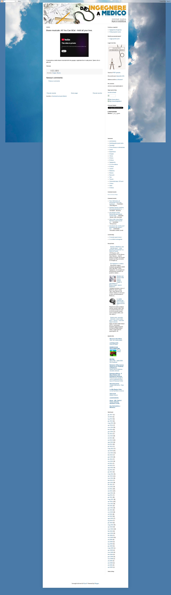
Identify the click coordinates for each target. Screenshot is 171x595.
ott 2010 (110, 514)
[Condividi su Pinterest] (58, 71)
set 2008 (110, 563)
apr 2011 (110, 501)
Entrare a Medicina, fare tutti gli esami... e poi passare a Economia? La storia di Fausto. (116, 249)
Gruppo (54, 73)
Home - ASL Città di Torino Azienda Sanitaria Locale (115, 402)
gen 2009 (110, 556)
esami (111, 149)
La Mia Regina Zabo (116, 389)
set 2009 (110, 541)
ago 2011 (110, 493)
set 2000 (110, 567)
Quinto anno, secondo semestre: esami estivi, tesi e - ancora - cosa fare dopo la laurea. (116, 320)
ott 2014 (110, 416)
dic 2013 (110, 433)
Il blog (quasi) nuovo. (115, 32)
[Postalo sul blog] (53, 71)
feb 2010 (110, 531)
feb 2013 (110, 455)
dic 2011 (110, 484)
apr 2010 (110, 527)
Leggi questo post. (114, 38)
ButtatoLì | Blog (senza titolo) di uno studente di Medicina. (117, 366)
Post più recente (51, 93)
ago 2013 (110, 442)
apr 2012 (110, 476)
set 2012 (110, 465)
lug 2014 (110, 419)
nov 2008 (110, 558)
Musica (59, 73)
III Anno (111, 160)
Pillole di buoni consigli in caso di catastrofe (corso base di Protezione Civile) (116, 379)
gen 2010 (110, 533)
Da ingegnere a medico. (117, 263)
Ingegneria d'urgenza (115, 30)
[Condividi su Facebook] (56, 71)
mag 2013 (110, 448)
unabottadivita (114, 398)
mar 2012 (110, 478)
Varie (110, 185)
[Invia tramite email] (51, 71)
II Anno (111, 158)
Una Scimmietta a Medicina (115, 406)
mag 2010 (110, 524)
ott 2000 (110, 565)
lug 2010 (110, 520)
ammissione (112, 141)
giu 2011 (110, 497)
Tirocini (111, 179)
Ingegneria (112, 162)
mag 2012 (110, 474)
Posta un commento (54, 81)
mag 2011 (110, 499)
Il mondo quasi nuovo (115, 237)
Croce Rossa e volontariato (117, 147)
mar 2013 (110, 453)
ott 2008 (110, 560)
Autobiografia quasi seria (116, 143)
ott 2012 (110, 463)
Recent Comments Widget (113, 194)
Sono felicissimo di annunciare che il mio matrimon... (115, 202)
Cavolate (111, 145)
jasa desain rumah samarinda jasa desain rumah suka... (115, 214)
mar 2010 (110, 529)
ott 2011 (110, 488)
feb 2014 (110, 429)
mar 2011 (110, 503)
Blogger (97, 583)
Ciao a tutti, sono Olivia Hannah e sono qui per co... (115, 221)
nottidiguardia (114, 343)
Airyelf (85, 583)
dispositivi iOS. (120, 76)
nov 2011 (110, 486)
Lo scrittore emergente (115, 239)
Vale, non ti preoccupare (116, 340)
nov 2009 (110, 537)
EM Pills (112, 359)
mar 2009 (110, 552)
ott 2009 (110, 539)
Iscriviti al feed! (112, 92)
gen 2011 (110, 507)
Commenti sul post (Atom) (59, 96)
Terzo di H (113, 393)
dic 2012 (110, 459)
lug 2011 (110, 495)
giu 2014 (110, 421)
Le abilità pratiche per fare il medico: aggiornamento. (121, 302)
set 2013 (110, 440)
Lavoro (111, 168)
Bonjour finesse (114, 395)
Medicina (111, 170)
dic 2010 (110, 510)
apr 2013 (110, 450)
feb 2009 (110, 554)
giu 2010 (110, 522)
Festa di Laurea (114, 344)
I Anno (111, 156)
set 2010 (110, 516)
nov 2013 (110, 436)
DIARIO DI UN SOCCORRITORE (115, 347)
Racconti (111, 175)
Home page (74, 93)
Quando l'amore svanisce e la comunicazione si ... (116, 208)
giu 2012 (110, 472)
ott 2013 (110, 438)
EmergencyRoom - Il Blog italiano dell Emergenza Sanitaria (116, 375)
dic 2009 (110, 535)
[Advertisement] (74, 87)
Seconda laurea (114, 383)
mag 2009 (110, 548)
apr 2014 (110, 425)
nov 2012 (110, 461)
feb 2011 (110, 505)
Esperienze (112, 151)
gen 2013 (110, 457)
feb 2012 (110, 480)
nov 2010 (110, 512)
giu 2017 (110, 414)
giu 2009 (110, 546)
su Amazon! (119, 79)
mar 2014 (110, 427)
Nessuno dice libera (116, 338)
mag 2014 (110, 423)
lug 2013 (110, 444)
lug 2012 (110, 469)
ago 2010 (110, 518)
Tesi (110, 177)
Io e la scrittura (113, 164)
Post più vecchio (97, 93)
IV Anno (111, 166)
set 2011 (110, 491)
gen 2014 (110, 431)
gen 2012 (110, 482)
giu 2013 (110, 446)
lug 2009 (110, 544)
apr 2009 (110, 550)
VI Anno (111, 187)
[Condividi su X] (54, 71)
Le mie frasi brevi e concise (117, 391)
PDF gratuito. (117, 72)
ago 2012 (110, 467)
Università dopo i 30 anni (116, 181)
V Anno (111, 183)
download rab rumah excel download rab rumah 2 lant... (116, 227)
